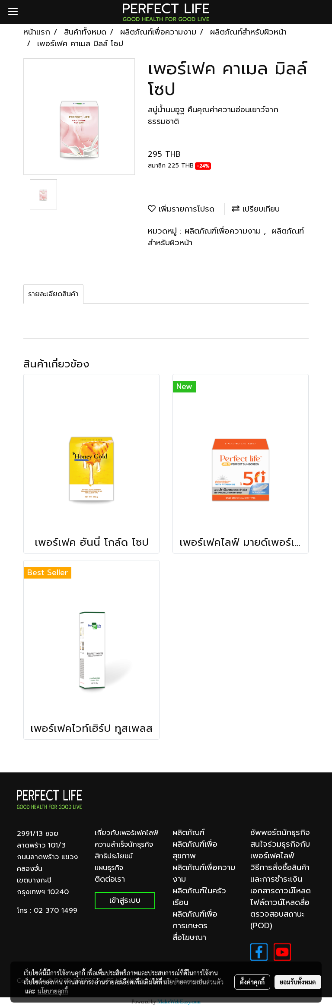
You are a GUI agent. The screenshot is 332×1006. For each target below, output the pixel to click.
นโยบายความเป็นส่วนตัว (193, 982)
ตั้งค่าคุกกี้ (252, 982)
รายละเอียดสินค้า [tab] (53, 294)
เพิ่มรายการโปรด (185, 209)
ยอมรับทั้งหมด (298, 982)
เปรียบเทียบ (259, 209)
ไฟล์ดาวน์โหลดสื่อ (280, 902)
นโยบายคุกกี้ (53, 991)
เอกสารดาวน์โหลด (280, 891)
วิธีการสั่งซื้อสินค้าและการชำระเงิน (280, 873)
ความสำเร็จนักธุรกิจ (124, 844)
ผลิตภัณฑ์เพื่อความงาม (224, 231)
